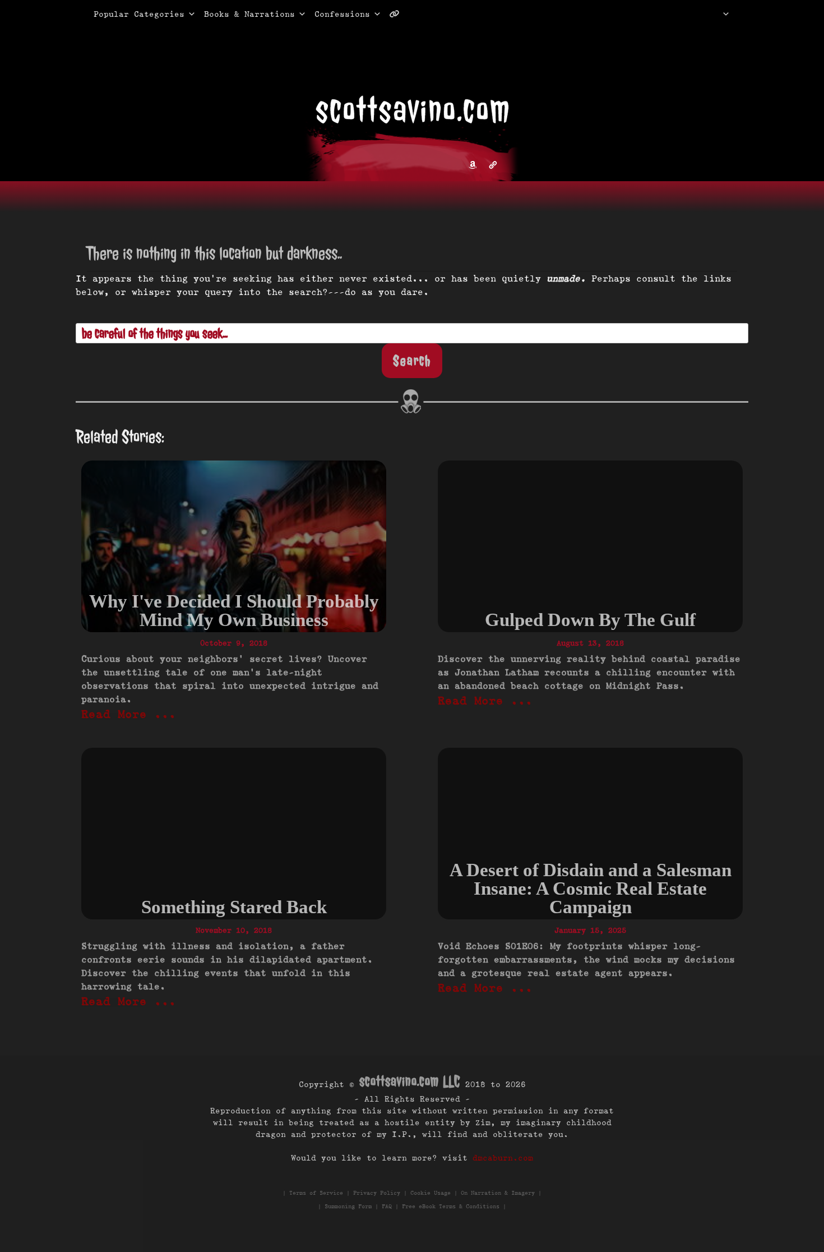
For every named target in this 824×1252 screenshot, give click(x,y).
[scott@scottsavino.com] (439, 14)
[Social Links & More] (399, 14)
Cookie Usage (430, 1193)
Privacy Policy (376, 1193)
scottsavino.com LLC (409, 1081)
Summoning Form (348, 1206)
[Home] (712, 14)
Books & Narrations (249, 14)
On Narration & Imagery (498, 1193)
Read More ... (128, 714)
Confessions (342, 14)
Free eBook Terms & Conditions (450, 1206)
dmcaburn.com (503, 1157)
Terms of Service (316, 1193)
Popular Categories (127, 14)
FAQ (387, 1206)
